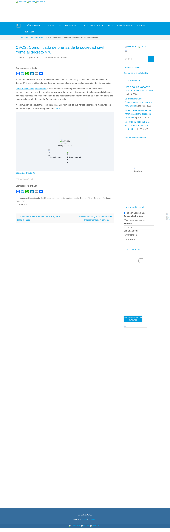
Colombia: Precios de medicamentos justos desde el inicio (38, 218)
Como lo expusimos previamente (31, 89)
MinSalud (106, 198)
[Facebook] (21, 2)
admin (21, 57)
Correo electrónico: (133, 216)
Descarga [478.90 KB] (26, 173)
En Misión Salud (37, 37)
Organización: (131, 231)
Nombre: (128, 223)
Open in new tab (75, 157)
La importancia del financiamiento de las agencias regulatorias (139, 102)
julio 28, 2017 (34, 57)
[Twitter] (31, 2)
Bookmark (23, 205)
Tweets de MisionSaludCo (136, 73)
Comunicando (34, 198)
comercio (23, 198)
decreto (76, 198)
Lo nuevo (24, 37)
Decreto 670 (85, 198)
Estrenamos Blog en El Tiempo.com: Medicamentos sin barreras (96, 218)
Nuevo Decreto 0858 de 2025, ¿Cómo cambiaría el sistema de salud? (139, 114)
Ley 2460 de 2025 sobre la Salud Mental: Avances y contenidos (137, 125)
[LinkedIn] (40, 2)
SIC (23, 201)
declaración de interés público (59, 198)
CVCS (57, 108)
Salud (18, 201)
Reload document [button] (56, 157)
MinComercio (96, 198)
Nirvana (84, 519)
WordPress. (93, 519)
